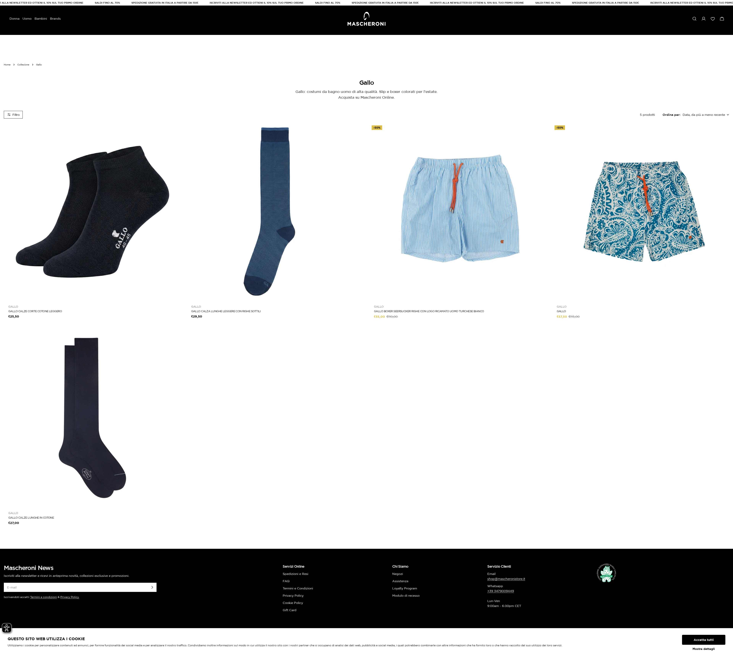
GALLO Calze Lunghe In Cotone (31, 517)
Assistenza (400, 581)
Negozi (397, 573)
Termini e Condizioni (298, 588)
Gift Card (289, 610)
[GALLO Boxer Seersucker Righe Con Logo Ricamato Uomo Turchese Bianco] (458, 211)
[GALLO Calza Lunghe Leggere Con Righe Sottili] (275, 211)
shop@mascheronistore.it (506, 578)
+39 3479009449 (500, 591)
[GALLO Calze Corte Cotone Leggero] (92, 211)
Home (7, 64)
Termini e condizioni (43, 597)
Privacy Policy (293, 595)
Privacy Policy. (69, 597)
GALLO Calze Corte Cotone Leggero (35, 311)
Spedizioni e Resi (295, 573)
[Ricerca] (694, 19)
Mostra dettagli (704, 648)
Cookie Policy (293, 602)
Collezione (23, 64)
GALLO (561, 311)
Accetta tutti (704, 639)
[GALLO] (640, 211)
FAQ (286, 581)
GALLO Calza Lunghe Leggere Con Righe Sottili (226, 311)
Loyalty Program (404, 588)
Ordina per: (671, 114)
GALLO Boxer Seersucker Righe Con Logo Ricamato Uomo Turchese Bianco (429, 311)
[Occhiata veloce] (175, 131)
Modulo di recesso (406, 595)
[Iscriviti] (152, 587)
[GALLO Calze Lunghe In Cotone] (92, 417)
